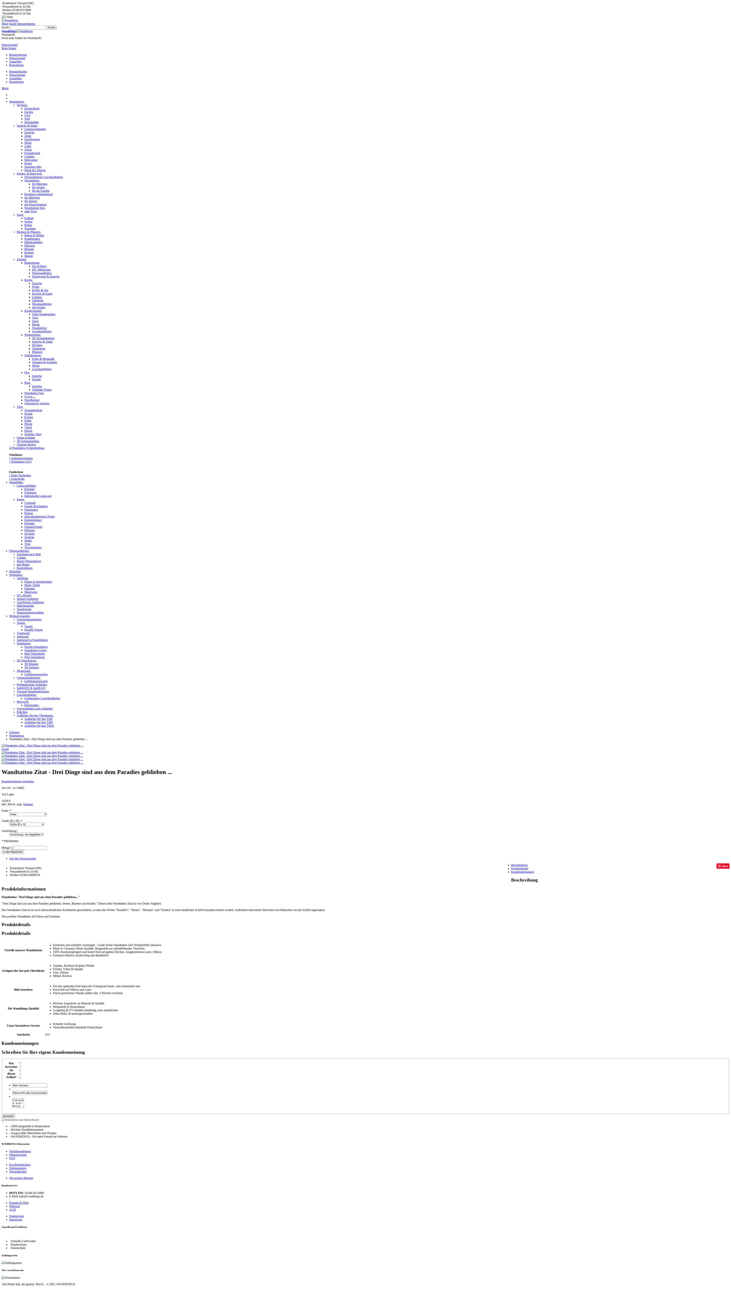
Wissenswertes (18, 1154)
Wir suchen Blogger (21, 1178)
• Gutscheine (17, 478)
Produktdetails (519, 868)
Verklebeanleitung (20, 1151)
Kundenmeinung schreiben (18, 781)
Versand (28, 804)
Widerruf (14, 1206)
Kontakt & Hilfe (19, 1202)
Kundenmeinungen (522, 871)
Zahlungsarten (17, 1168)
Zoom (5, 749)
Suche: (6, 27)
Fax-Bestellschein (19, 1164)
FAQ (12, 1158)
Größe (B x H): (12, 820)
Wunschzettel (17, 58)
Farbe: (6, 810)
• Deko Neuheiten (20, 475)
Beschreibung (519, 865)
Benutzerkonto (18, 54)
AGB (12, 1209)
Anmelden (15, 61)
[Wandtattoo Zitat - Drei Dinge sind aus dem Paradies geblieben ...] (42, 752)
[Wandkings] (10, 20)
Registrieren (16, 65)
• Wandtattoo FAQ (20, 461)
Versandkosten (18, 1171)
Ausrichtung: (9, 831)
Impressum (15, 1219)
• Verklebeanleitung (21, 458)
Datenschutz (16, 1216)
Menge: (6, 847)
